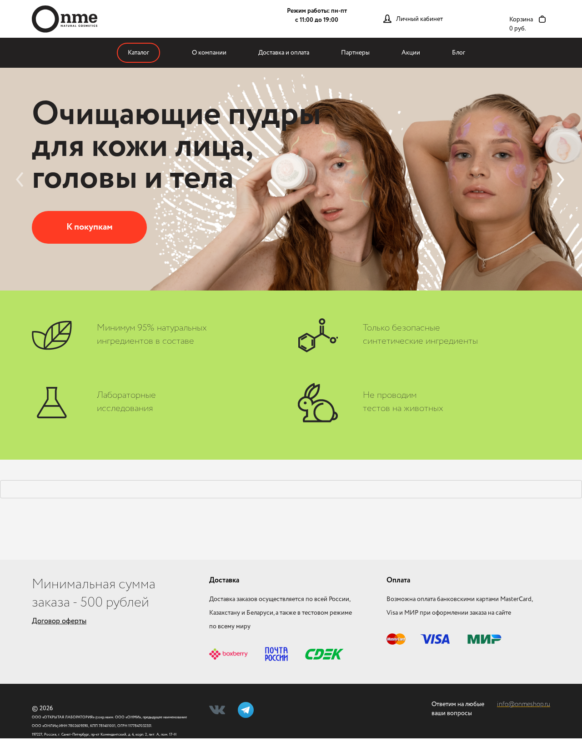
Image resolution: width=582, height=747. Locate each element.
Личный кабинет (419, 19)
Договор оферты (59, 621)
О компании (209, 52)
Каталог (138, 52)
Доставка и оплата (283, 52)
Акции (410, 52)
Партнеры (355, 52)
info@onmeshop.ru (523, 704)
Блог (458, 52)
